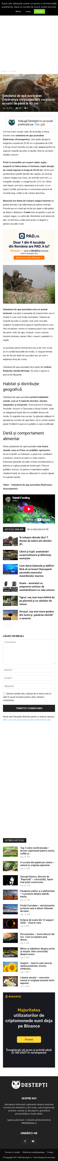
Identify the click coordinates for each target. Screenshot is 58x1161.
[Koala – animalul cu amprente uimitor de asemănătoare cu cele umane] (10, 587)
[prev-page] (5, 626)
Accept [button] (39, 11)
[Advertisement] (29, 38)
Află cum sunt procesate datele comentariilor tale (27, 719)
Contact (50, 1152)
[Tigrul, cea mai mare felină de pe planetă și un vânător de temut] (10, 601)
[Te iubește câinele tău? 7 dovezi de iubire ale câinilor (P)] (10, 541)
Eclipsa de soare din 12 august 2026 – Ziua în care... (37, 921)
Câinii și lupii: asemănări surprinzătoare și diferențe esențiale (35, 555)
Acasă (4, 71)
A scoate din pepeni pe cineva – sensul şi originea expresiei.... (37, 864)
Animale (12, 71)
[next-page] (9, 626)
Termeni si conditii (12, 1152)
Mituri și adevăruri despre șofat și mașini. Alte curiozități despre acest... (37, 951)
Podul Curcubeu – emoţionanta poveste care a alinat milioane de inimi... (37, 908)
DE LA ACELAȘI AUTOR (37, 529)
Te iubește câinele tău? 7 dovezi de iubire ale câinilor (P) (35, 541)
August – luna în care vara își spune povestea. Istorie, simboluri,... (36, 966)
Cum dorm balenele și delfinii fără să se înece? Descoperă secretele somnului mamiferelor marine (36, 571)
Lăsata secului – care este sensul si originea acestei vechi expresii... (37, 980)
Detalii (28, 11)
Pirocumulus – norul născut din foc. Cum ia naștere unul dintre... (37, 937)
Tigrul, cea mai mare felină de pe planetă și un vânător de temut (36, 601)
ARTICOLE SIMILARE (14, 529)
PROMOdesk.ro (29, 1123)
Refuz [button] (18, 11)
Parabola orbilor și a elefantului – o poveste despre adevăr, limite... (37, 894)
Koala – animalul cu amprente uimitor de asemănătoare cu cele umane (36, 587)
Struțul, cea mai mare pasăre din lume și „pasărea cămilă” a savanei (36, 615)
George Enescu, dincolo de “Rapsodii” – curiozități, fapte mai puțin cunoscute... (36, 879)
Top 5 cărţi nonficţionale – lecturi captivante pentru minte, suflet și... (37, 851)
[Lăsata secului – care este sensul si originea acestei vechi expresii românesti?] (10, 981)
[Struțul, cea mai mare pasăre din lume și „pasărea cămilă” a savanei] (10, 615)
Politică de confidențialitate (33, 1152)
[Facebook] (25, 1141)
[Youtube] (33, 1141)
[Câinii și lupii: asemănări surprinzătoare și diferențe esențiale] (10, 555)
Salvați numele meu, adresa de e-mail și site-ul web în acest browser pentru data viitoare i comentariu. (27, 696)
